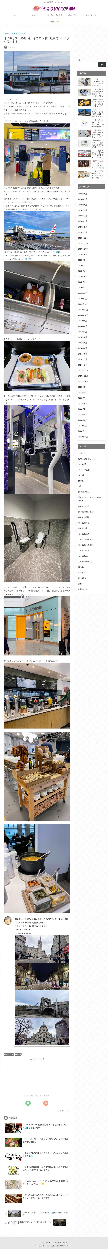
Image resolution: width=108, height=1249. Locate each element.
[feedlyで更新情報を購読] (28, 1103)
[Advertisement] (37, 1076)
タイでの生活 (10, 1054)
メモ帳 (19, 1054)
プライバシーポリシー (59, 1242)
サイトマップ (45, 1242)
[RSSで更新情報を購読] (45, 1103)
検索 (79, 60)
